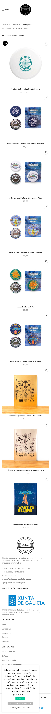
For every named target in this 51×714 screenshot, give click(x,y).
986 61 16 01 (10, 575)
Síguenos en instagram (14, 583)
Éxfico (5, 637)
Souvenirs (6, 633)
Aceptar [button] (20, 698)
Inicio (5, 25)
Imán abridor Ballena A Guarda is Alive (25, 198)
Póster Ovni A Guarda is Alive (25, 525)
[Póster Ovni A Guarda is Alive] (25, 499)
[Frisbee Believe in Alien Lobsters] (25, 63)
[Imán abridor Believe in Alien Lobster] (25, 226)
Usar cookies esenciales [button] (20, 703)
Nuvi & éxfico (8, 652)
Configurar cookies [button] (20, 707)
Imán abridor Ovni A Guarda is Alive (25, 361)
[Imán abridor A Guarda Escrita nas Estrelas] (25, 117)
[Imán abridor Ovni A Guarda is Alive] (25, 335)
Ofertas (5, 642)
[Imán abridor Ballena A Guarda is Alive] (25, 172)
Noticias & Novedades (12, 664)
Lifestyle (15, 25)
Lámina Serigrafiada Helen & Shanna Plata (25, 470)
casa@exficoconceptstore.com (17, 579)
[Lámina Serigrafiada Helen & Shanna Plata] (25, 444)
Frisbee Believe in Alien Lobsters (25, 89)
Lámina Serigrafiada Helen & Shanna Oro (25, 416)
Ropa (4, 625)
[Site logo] (25, 10)
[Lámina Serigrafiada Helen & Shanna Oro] (25, 390)
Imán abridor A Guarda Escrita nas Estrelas (25, 143)
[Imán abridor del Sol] (25, 281)
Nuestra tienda (9, 660)
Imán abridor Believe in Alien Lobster (25, 252)
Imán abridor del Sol (25, 307)
